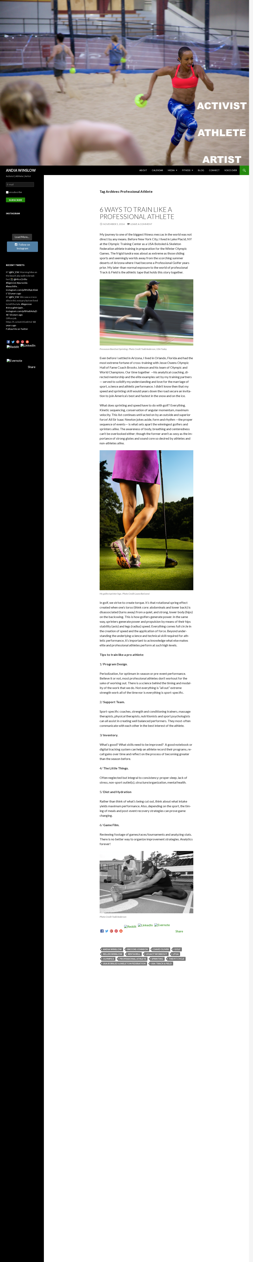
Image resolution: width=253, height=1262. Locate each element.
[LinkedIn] (145, 931)
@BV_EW (14, 272)
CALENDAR (157, 170)
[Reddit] (130, 931)
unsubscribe (15, 192)
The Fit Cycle (176, 958)
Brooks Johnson (137, 949)
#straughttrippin (14, 307)
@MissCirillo (20, 279)
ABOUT (143, 170)
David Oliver (161, 949)
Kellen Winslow (112, 954)
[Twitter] (106, 931)
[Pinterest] (116, 931)
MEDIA (171, 170)
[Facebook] (102, 931)
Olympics (108, 958)
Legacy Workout (156, 954)
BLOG (201, 170)
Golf (177, 949)
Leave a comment (141, 224)
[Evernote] (162, 931)
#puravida (22, 282)
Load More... (22, 237)
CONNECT (214, 170)
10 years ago (14, 293)
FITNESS (186, 170)
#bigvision (11, 282)
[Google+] (111, 931)
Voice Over (230, 170)
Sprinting (157, 958)
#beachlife (11, 286)
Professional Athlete (133, 958)
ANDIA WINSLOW (21, 170)
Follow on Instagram (23, 246)
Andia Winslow (112, 949)
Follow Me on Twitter (17, 328)
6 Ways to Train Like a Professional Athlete (137, 212)
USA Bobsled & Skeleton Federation (124, 963)
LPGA (176, 954)
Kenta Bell (134, 954)
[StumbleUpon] (121, 931)
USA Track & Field (161, 963)
